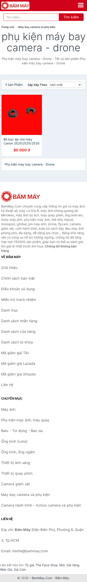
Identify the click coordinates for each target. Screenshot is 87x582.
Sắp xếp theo (37, 85)
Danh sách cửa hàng (18, 331)
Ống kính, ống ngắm (18, 452)
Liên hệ (7, 385)
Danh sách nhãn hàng (19, 321)
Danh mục (9, 310)
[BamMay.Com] (20, 5)
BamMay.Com (42, 578)
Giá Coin (20, 569)
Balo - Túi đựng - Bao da (22, 430)
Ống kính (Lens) (14, 441)
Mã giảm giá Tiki (15, 353)
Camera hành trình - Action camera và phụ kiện (41, 505)
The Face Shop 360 (50, 565)
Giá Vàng (72, 565)
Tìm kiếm (71, 17)
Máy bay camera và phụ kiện (36, 27)
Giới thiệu (9, 267)
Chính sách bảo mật (18, 278)
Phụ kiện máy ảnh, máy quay (25, 420)
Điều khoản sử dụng (18, 289)
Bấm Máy (62, 578)
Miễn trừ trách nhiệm (18, 299)
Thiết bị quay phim (17, 473)
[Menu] (81, 5)
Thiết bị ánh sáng (15, 462)
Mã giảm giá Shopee (18, 374)
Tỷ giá (29, 565)
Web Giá (6, 569)
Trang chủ (7, 27)
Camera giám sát (15, 484)
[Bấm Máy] (23, 196)
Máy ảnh (8, 409)
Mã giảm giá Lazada (18, 363)
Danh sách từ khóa (17, 342)
